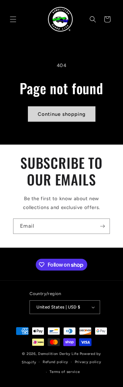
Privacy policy (88, 362)
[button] (13, 19)
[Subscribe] (102, 226)
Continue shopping (62, 114)
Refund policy (55, 362)
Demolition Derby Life (58, 354)
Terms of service (65, 372)
